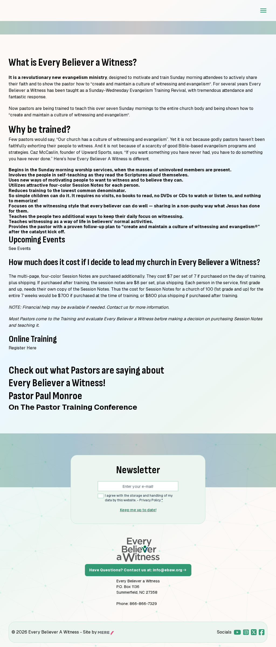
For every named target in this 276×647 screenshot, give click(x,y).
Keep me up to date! (138, 509)
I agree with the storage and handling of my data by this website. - (138, 497)
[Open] (263, 10)
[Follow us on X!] (254, 632)
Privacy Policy (150, 500)
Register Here (22, 348)
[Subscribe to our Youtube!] (237, 632)
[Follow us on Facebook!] (261, 632)
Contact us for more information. (137, 307)
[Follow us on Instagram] (246, 632)
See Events (20, 248)
